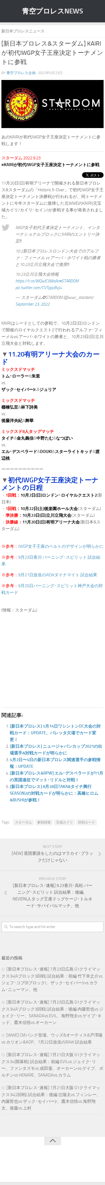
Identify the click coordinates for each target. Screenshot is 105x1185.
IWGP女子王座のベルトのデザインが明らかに (61, 546)
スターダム (23, 822)
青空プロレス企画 (21, 73)
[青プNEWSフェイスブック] (58, 1166)
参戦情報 (44, 822)
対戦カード (86, 822)
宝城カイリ (64, 822)
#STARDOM (69, 281)
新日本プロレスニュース (23, 31)
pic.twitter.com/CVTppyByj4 (38, 287)
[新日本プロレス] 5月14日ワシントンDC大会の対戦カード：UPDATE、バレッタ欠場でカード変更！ (55, 733)
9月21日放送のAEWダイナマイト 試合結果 (57, 574)
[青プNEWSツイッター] (47, 1166)
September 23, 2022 (32, 304)
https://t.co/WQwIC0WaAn (37, 281)
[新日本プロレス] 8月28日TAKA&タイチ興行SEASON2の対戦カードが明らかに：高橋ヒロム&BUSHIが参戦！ (54, 793)
